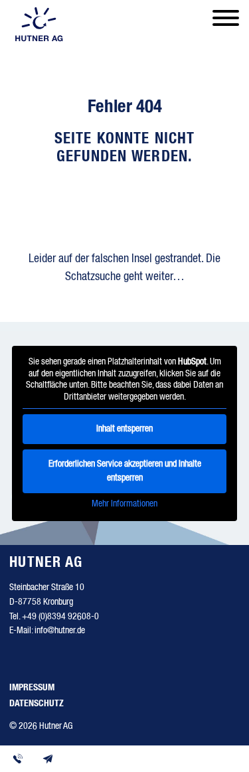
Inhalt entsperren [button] (124, 428)
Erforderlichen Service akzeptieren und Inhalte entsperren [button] (124, 471)
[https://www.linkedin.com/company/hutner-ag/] (24, 662)
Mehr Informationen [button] (124, 503)
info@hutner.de (60, 630)
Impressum (31, 687)
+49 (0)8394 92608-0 (60, 616)
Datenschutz (36, 703)
